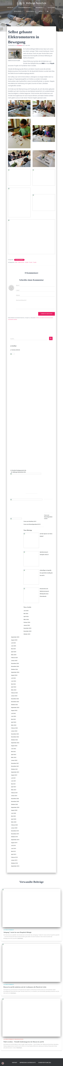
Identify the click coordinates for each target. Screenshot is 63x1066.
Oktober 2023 (14, 704)
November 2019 (15, 833)
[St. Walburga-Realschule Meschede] (31, 3)
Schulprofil (18, 11)
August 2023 (14, 710)
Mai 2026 (26, 613)
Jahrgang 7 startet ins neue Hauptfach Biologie (17, 932)
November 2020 (15, 801)
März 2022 (13, 757)
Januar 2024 (14, 695)
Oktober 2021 (14, 769)
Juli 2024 (13, 678)
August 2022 (14, 745)
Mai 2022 (13, 751)
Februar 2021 (14, 792)
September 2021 (15, 772)
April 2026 (26, 616)
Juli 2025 (13, 643)
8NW (16, 262)
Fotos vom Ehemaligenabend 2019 (32, 524)
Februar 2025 (14, 657)
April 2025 (13, 651)
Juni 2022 (13, 748)
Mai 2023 (13, 719)
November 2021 (15, 766)
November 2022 (15, 736)
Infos (40, 11)
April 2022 (13, 754)
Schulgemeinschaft (24, 7)
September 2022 (15, 742)
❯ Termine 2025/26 (15, 350)
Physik (30, 262)
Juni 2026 (26, 610)
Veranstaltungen (18, 1039)
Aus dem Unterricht (19, 259)
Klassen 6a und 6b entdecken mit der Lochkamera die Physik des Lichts (24, 987)
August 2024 (14, 675)
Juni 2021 (13, 781)
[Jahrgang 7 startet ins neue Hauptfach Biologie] (31, 908)
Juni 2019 (13, 848)
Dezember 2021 (15, 763)
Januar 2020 (14, 828)
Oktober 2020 (14, 804)
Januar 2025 (14, 660)
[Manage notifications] (3, 1063)
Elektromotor (21, 262)
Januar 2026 (27, 625)
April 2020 (13, 819)
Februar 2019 (14, 857)
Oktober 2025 (27, 634)
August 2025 (14, 640)
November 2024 (15, 666)
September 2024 (15, 672)
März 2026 (26, 619)
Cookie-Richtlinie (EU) (44, 1062)
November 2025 (27, 631)
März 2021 (13, 789)
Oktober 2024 (14, 669)
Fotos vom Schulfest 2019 (30, 521)
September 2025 (15, 637)
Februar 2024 (14, 692)
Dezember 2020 (15, 798)
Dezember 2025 (27, 628)
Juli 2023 (13, 713)
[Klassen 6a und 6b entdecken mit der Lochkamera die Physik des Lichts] (31, 962)
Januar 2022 (14, 760)
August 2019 (14, 842)
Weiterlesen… (20, 938)
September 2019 (15, 839)
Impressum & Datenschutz (28, 1062)
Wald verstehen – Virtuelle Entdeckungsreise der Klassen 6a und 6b (23, 1042)
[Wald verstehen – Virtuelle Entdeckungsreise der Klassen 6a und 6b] (31, 1017)
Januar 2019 (14, 860)
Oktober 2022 (14, 739)
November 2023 (15, 701)
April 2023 (13, 722)
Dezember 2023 (15, 698)
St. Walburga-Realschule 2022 (18, 472)
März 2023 (13, 725)
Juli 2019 (13, 845)
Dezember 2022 (15, 734)
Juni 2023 (13, 716)
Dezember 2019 (15, 830)
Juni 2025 (13, 645)
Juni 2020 (13, 813)
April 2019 (13, 854)
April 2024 (13, 687)
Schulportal (30, 11)
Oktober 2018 (14, 863)
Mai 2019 (13, 851)
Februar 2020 (14, 825)
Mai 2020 (13, 816)
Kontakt (14, 1062)
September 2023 (15, 707)
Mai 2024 (13, 684)
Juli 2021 (13, 778)
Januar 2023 (14, 731)
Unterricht (39, 7)
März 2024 (13, 690)
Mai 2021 (13, 783)
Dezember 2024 (15, 663)
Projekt (34, 262)
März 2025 (13, 654)
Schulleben (51, 7)
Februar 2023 (14, 728)
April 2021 (13, 786)
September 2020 (15, 807)
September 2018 (15, 866)
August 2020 (14, 810)
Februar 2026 (27, 622)
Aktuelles (10, 7)
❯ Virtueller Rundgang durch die (18, 470)
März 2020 (13, 822)
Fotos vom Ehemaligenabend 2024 (48, 517)
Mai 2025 (13, 648)
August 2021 (14, 775)
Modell (26, 262)
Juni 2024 (13, 681)
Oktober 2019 (14, 836)
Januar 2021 (14, 795)
